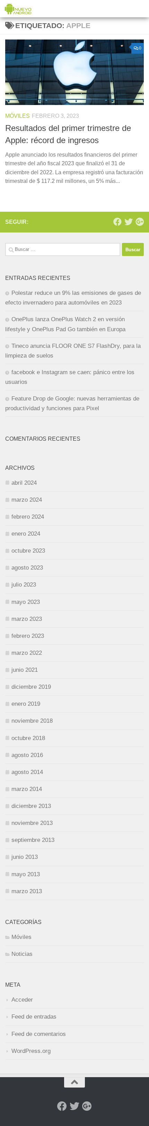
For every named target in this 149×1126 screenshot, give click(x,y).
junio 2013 (24, 857)
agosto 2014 (27, 772)
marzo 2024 (26, 499)
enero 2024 (25, 533)
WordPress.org (31, 1051)
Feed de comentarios (38, 1034)
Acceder (22, 999)
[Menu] (140, 8)
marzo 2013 (26, 891)
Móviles (17, 116)
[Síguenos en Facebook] (117, 222)
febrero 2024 (27, 516)
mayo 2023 (25, 602)
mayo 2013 (25, 874)
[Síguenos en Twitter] (128, 222)
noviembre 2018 (32, 721)
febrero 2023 (27, 636)
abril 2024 (24, 483)
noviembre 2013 (32, 823)
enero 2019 (25, 704)
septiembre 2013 (32, 840)
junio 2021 (24, 670)
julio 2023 (23, 584)
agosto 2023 (27, 567)
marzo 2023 (26, 619)
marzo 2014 (26, 789)
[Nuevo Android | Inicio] (23, 9)
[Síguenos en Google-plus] (139, 222)
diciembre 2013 (31, 806)
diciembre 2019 (31, 687)
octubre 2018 (28, 738)
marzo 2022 (26, 653)
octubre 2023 (28, 550)
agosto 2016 (27, 755)
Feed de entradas (33, 1016)
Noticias (22, 954)
